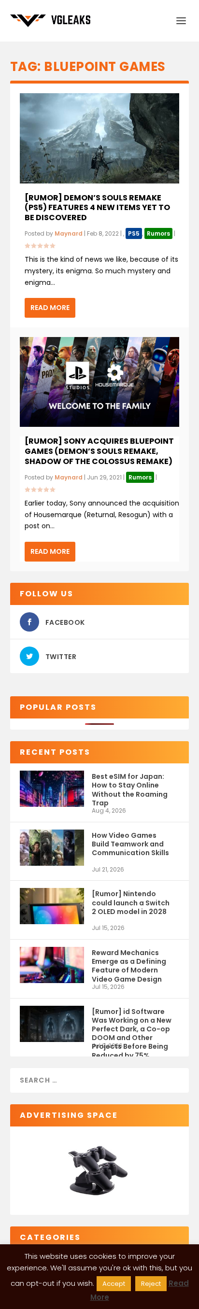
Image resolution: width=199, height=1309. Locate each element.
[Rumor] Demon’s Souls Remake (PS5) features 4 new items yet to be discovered (97, 208)
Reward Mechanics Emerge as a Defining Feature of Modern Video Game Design (129, 965)
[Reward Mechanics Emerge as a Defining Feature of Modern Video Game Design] (52, 965)
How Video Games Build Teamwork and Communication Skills (130, 844)
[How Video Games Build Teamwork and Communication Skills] (52, 848)
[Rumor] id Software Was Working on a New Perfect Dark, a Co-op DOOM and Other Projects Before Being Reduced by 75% (131, 1024)
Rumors (158, 233)
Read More (50, 307)
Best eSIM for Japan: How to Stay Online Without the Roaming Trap (130, 789)
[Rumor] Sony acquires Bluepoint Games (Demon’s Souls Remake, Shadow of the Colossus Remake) (99, 451)
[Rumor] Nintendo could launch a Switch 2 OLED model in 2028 (131, 902)
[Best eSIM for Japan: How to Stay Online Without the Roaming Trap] (52, 789)
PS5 (134, 233)
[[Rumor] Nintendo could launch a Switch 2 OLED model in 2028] (52, 906)
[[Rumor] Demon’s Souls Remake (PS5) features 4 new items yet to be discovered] (100, 138)
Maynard (69, 233)
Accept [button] (113, 1283)
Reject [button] (151, 1283)
